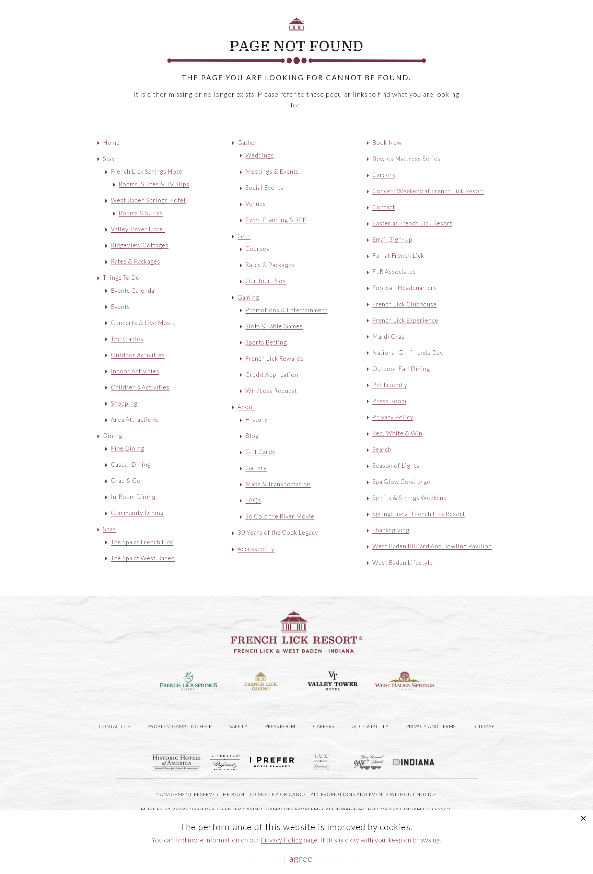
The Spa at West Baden (143, 558)
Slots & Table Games (274, 326)
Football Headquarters (404, 287)
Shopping (124, 403)
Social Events (264, 187)
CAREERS (323, 726)
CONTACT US (114, 726)
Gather (341, 35)
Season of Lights (395, 465)
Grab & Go (126, 480)
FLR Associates (394, 271)
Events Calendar (134, 290)
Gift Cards (260, 451)
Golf (375, 35)
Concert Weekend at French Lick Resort (428, 191)
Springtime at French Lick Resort (418, 513)
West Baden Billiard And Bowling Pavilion (432, 546)
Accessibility (256, 548)
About (447, 35)
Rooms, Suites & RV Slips (154, 184)
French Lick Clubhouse (404, 304)
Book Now (539, 34)
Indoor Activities (135, 371)
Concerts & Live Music (143, 322)
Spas (308, 35)
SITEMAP (484, 726)
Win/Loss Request (271, 390)
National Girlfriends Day (407, 352)
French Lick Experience (405, 320)
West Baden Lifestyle (402, 562)
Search (382, 449)
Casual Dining (131, 464)
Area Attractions (134, 419)
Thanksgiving (390, 530)
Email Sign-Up (392, 239)
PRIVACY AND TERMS (431, 726)
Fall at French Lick (398, 255)
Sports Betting (266, 342)
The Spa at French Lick (142, 542)
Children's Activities (140, 387)
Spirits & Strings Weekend (409, 497)
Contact (383, 207)
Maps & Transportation (278, 484)
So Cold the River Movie (279, 516)
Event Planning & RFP (276, 219)
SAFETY (238, 726)
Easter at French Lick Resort (412, 223)
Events (120, 306)
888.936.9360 (161, 11)
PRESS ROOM (280, 726)
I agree (298, 858)
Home (111, 142)
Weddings (259, 155)
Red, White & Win (397, 433)
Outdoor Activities (138, 355)
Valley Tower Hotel (138, 229)
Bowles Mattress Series (406, 158)
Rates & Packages (135, 261)
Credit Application (271, 374)
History (256, 419)
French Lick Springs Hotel (147, 171)
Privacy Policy (392, 417)
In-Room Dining (133, 496)
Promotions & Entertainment (286, 310)
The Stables (127, 338)
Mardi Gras (388, 336)
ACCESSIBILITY (370, 726)
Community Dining (137, 512)
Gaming (410, 35)
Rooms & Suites (141, 213)
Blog (252, 435)
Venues (255, 203)
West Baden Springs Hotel (148, 200)
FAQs (253, 500)
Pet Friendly (389, 384)
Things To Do (228, 35)
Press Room (389, 401)
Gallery (256, 467)
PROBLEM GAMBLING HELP (180, 726)
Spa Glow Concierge (401, 481)
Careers (383, 174)
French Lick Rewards (274, 358)
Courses (257, 248)
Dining (275, 35)
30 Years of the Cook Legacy (277, 532)
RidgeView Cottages (139, 245)
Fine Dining (127, 448)
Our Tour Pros (265, 280)
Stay (186, 35)
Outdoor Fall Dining (401, 368)
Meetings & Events (272, 171)
